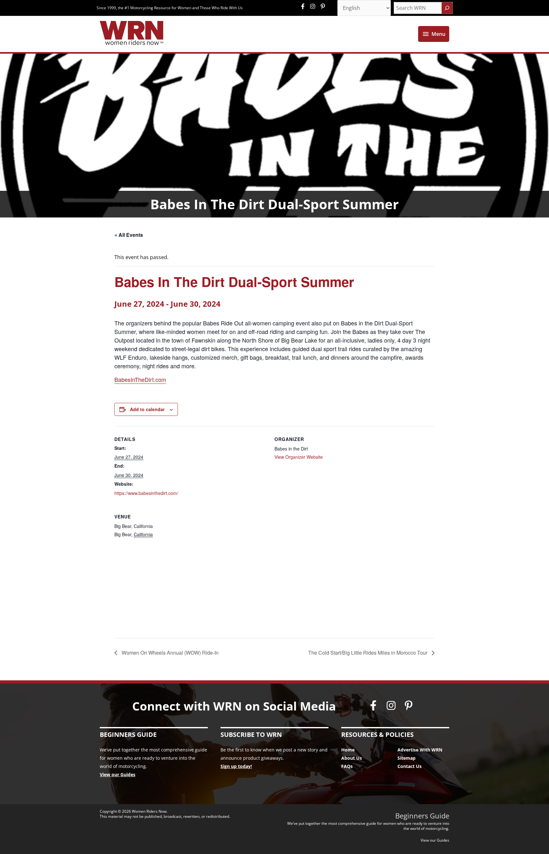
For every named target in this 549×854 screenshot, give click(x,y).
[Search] (447, 8)
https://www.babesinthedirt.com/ (146, 493)
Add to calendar (147, 409)
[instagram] (314, 6)
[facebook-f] (304, 6)
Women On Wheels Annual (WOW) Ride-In (169, 652)
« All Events (128, 234)
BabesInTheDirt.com (140, 379)
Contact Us (409, 766)
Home (348, 750)
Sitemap (406, 758)
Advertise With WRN (419, 750)
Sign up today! (236, 766)
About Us (351, 758)
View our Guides (117, 774)
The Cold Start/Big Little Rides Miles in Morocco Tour (368, 652)
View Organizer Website (298, 457)
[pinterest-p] (323, 6)
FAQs (347, 766)
